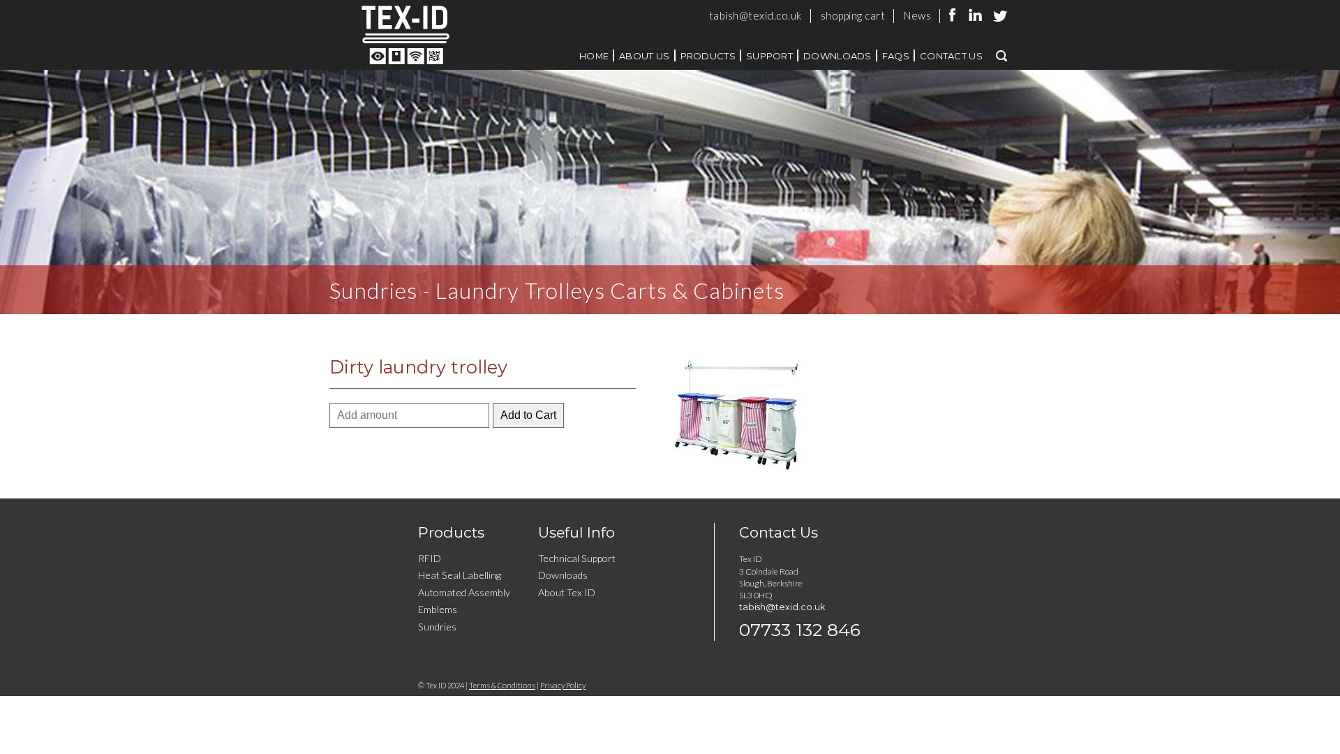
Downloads (837, 55)
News (917, 15)
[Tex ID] (437, 35)
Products (708, 55)
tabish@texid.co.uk (755, 15)
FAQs (895, 55)
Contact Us (951, 55)
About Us (644, 55)
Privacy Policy (563, 685)
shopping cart (853, 15)
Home (594, 55)
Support (769, 55)
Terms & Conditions (502, 685)
